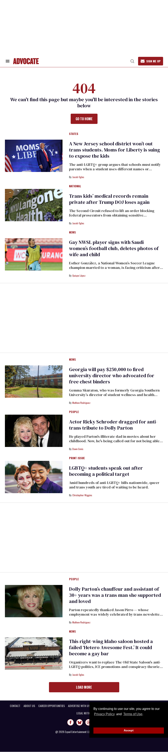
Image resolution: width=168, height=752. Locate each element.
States (73, 134)
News (72, 232)
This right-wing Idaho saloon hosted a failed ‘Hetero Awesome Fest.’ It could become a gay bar (111, 647)
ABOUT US (29, 706)
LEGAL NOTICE (84, 713)
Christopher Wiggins (82, 495)
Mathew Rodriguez (81, 402)
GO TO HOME (84, 118)
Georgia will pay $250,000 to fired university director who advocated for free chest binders (111, 375)
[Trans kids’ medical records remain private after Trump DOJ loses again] (33, 205)
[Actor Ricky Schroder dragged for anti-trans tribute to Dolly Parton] (33, 431)
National (75, 186)
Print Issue (77, 458)
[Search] (132, 61)
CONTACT (15, 706)
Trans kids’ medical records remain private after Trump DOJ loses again (109, 199)
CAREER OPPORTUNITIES (51, 706)
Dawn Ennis (77, 449)
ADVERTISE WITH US (79, 706)
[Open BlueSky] (79, 722)
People (74, 412)
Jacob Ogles (78, 177)
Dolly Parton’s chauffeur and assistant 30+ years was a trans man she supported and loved (115, 595)
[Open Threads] (88, 722)
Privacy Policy (104, 714)
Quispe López (78, 275)
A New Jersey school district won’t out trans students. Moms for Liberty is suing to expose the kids (114, 149)
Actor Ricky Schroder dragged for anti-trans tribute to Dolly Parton (113, 424)
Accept (129, 730)
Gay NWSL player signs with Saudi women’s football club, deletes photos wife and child (114, 248)
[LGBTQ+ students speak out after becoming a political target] (33, 477)
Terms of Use (132, 714)
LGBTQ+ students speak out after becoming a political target (106, 471)
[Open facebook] (70, 722)
